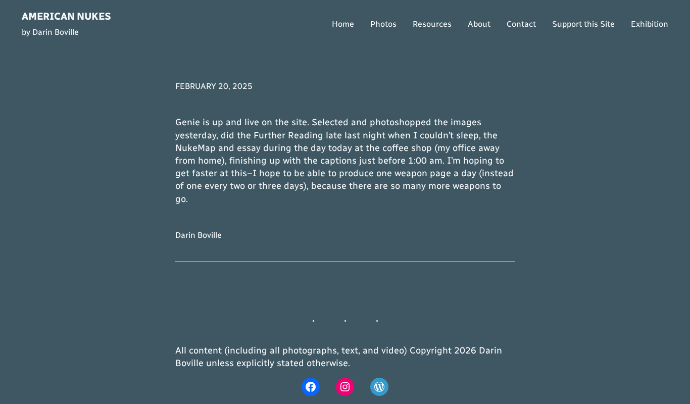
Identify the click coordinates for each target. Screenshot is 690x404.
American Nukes (66, 16)
